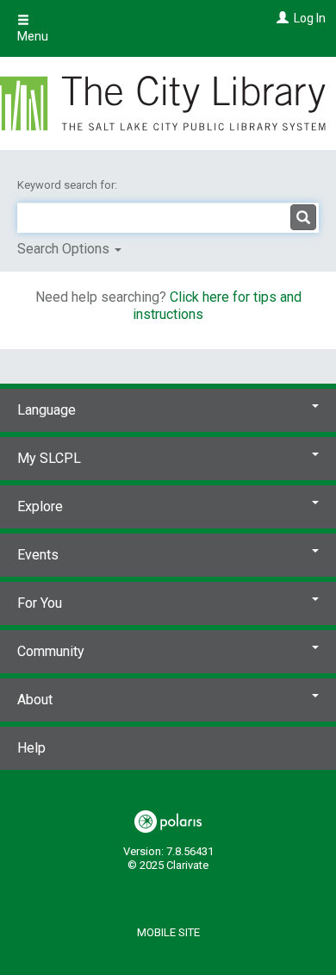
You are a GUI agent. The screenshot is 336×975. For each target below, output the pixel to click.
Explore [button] (40, 506)
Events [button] (38, 555)
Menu (32, 36)
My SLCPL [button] (49, 458)
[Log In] (280, 18)
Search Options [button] (65, 249)
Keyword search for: (68, 184)
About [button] (35, 699)
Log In (310, 18)
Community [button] (50, 651)
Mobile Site (168, 932)
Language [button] (46, 410)
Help (31, 748)
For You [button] (39, 603)
